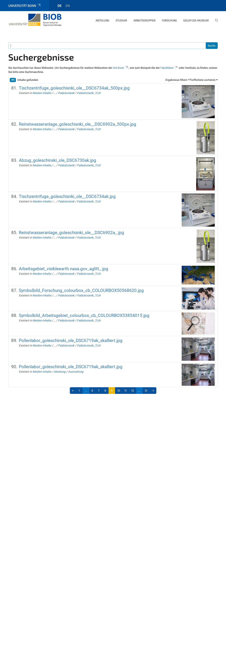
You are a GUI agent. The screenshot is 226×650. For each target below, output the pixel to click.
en (68, 5)
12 (132, 390)
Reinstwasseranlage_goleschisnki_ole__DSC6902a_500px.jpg (77, 124)
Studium (121, 20)
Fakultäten (167, 67)
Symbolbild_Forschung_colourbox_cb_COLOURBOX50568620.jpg (81, 290)
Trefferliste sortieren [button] (202, 80)
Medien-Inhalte (42, 93)
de (60, 5)
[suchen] (215, 22)
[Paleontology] (35, 20)
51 (146, 390)
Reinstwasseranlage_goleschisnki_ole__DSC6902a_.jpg (71, 232)
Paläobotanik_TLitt (89, 93)
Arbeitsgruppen (144, 20)
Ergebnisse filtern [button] (176, 80)
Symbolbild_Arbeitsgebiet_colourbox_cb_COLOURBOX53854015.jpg (84, 315)
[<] (73, 390)
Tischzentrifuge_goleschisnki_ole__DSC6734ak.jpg (67, 196)
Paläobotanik (66, 93)
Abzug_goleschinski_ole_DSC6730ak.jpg (57, 160)
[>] (153, 390)
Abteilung (102, 20)
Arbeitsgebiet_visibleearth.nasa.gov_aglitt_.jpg (63, 268)
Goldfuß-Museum (196, 20)
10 (118, 390)
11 (125, 390)
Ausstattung (75, 371)
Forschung (169, 20)
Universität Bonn (22, 5)
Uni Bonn (118, 67)
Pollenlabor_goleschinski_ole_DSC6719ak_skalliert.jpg (70, 340)
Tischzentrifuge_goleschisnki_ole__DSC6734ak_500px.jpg (74, 88)
